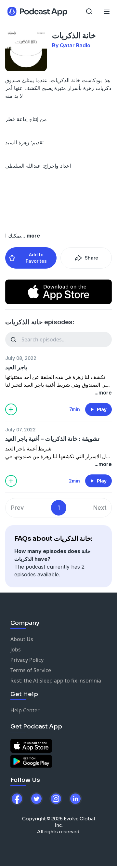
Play (102, 409)
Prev (17, 507)
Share (91, 258)
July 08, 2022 (20, 358)
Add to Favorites (36, 258)
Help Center (25, 710)
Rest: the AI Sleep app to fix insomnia (55, 680)
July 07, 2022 (20, 429)
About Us (21, 639)
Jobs (15, 649)
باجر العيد (16, 367)
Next (100, 507)
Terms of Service (30, 670)
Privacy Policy (27, 659)
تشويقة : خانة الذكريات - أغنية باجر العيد (52, 438)
